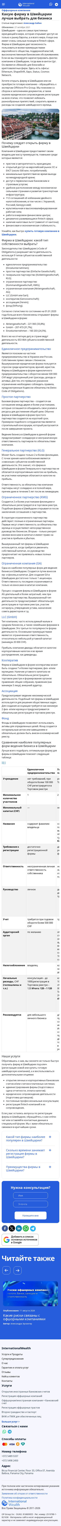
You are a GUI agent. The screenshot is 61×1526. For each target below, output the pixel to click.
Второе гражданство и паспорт (19, 1412)
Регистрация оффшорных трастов (21, 1407)
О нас (5, 1363)
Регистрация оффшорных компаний (22, 1396)
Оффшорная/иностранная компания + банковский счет (30, 1402)
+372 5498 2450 (10, 1460)
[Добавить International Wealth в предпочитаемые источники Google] (20, 1240)
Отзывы (6, 1372)
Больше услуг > (11, 1421)
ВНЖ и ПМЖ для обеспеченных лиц (21, 1416)
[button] (17, 1271)
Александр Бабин (33, 23)
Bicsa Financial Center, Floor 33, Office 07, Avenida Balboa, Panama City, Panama (28, 1472)
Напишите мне (30, 1215)
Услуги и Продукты (12, 1354)
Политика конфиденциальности (19, 1497)
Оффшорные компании (16, 10)
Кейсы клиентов (11, 1376)
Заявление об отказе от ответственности (25, 1493)
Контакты (7, 1380)
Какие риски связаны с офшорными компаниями (24, 1317)
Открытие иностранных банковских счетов (26, 1391)
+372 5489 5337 (10, 1456)
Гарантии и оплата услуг (15, 1367)
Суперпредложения (13, 1358)
